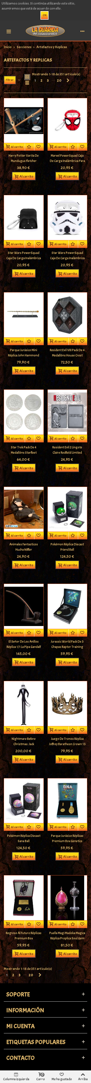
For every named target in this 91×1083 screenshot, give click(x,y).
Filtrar (10, 80)
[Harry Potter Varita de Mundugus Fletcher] (24, 120)
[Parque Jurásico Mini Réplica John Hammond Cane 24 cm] (24, 315)
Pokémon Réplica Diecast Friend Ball (67, 547)
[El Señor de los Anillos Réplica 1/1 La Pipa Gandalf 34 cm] (24, 606)
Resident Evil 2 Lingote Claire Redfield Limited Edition (67, 452)
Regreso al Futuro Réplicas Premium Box (23, 935)
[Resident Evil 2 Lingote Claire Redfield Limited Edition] (67, 412)
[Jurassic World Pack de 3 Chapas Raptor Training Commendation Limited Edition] (67, 606)
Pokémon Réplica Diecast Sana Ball (23, 838)
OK (45, 15)
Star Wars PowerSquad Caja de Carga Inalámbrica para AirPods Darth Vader (23, 258)
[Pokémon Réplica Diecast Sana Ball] (24, 801)
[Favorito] (38, 147)
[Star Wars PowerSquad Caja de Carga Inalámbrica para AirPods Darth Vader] (24, 217)
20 (59, 80)
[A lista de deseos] (29, 147)
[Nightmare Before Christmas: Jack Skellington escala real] (24, 703)
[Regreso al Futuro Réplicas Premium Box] (24, 898)
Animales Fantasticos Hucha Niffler (23, 547)
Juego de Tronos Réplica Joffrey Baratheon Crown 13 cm (67, 744)
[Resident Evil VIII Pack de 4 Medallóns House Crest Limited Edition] (67, 315)
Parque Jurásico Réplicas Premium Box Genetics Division (67, 841)
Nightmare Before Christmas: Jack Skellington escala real (24, 744)
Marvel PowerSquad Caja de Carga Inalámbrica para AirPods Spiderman (67, 161)
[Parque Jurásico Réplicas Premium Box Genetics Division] (67, 801)
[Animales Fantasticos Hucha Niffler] (24, 509)
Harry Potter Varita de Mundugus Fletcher (24, 158)
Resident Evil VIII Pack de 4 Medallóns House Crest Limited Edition (67, 355)
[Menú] (8, 31)
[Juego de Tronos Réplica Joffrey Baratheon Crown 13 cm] (67, 703)
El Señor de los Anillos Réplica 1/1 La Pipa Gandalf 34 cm (24, 647)
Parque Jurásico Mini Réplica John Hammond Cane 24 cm (23, 355)
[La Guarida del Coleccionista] (45, 30)
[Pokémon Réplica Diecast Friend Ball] (67, 509)
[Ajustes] (82, 31)
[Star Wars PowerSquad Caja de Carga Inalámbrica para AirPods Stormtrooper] (67, 217)
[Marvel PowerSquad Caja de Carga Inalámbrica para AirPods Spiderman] (67, 120)
